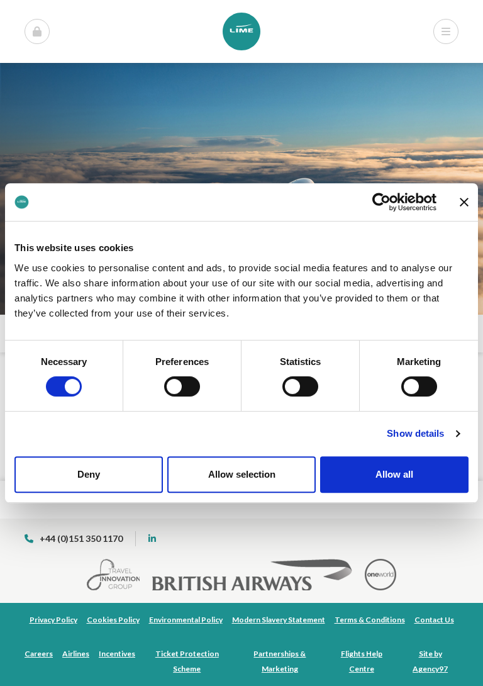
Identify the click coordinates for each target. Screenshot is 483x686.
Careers (39, 653)
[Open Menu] (37, 31)
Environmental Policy (186, 619)
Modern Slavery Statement (278, 619)
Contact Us (434, 619)
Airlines (75, 653)
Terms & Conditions (370, 619)
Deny (88, 474)
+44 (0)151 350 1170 (81, 538)
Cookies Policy (113, 619)
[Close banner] (464, 202)
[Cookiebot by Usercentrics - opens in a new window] (381, 202)
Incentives (117, 653)
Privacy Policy (53, 619)
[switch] (182, 386)
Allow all (394, 474)
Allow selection (241, 474)
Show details (415, 433)
